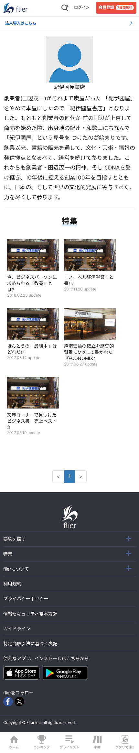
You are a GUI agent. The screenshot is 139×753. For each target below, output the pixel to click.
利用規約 (12, 583)
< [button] (58, 476)
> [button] (80, 476)
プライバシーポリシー (25, 598)
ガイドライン (16, 628)
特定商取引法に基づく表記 (30, 643)
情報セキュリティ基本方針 (30, 614)
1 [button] (69, 476)
